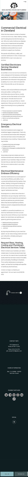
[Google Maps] (14, 422)
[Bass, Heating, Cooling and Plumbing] (14, 5)
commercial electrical (14, 73)
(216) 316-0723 (16, 349)
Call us (7, 474)
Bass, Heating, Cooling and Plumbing (14, 10)
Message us (21, 474)
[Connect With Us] (21, 293)
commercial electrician (7, 36)
